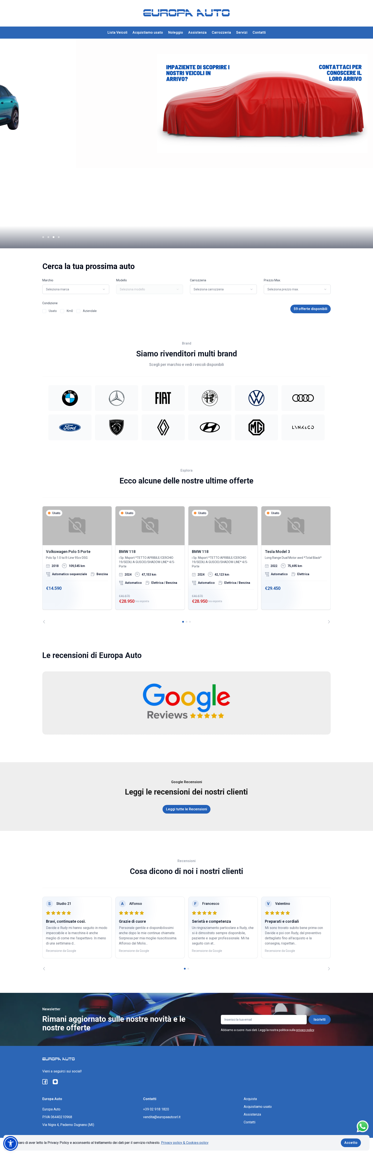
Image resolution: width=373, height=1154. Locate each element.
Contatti (259, 32)
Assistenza (197, 32)
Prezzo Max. (272, 280)
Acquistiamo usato (148, 32)
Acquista (250, 1099)
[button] (10, 1143)
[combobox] (75, 289)
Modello (121, 280)
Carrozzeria (221, 32)
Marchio (47, 280)
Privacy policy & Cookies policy (185, 1143)
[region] (186, 564)
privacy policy (305, 1030)
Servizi (241, 32)
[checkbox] (44, 311)
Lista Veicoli (117, 32)
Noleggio (175, 32)
